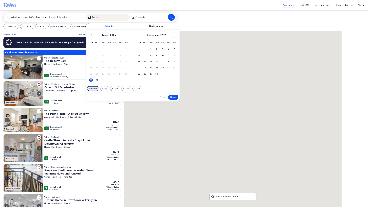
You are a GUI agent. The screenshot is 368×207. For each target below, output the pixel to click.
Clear (162, 97)
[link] (39, 58)
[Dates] (108, 17)
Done (173, 97)
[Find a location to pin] (232, 196)
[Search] (171, 17)
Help (338, 5)
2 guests (140, 17)
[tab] (109, 26)
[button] (126, 49)
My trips (349, 5)
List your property (322, 5)
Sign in (361, 5)
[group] (62, 119)
